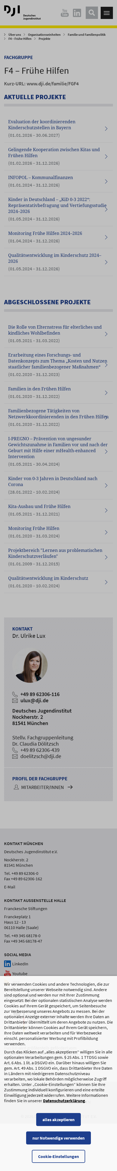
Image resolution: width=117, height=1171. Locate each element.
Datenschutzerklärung (64, 1100)
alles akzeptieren (58, 1119)
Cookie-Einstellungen (58, 1156)
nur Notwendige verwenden (58, 1138)
